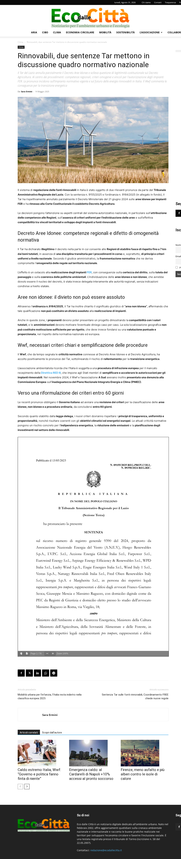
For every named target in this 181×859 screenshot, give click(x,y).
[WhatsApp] (45, 673)
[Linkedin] (37, 673)
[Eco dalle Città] (90, 16)
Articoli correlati (29, 732)
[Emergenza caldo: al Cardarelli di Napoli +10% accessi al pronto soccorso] (93, 753)
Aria (34, 32)
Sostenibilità (125, 32)
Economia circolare (80, 32)
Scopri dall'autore (52, 732)
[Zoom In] (53, 654)
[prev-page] (20, 786)
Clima (57, 32)
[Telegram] (53, 673)
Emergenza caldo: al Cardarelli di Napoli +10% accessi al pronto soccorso (91, 774)
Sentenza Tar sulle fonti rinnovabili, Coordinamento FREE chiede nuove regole (135, 696)
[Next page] (27, 654)
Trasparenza (170, 2)
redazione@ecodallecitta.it (106, 850)
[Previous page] (21, 654)
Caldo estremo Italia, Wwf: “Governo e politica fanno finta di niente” (39, 774)
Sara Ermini (26, 91)
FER (89, 272)
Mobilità (105, 32)
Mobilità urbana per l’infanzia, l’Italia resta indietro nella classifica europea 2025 (49, 696)
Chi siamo (146, 2)
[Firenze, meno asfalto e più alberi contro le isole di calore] (144, 753)
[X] (29, 673)
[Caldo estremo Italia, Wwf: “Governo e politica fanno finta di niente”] (41, 753)
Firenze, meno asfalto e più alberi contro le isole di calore (142, 774)
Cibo (45, 32)
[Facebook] (21, 673)
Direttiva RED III (51, 372)
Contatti (158, 2)
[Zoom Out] (47, 654)
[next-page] (27, 786)
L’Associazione (150, 32)
